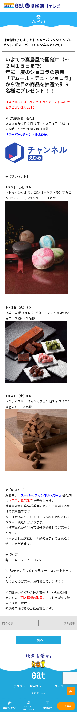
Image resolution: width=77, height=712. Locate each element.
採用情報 (35, 686)
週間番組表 (47, 708)
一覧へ (38, 640)
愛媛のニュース (9, 708)
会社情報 (19, 686)
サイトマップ (54, 686)
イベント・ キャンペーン (28, 707)
